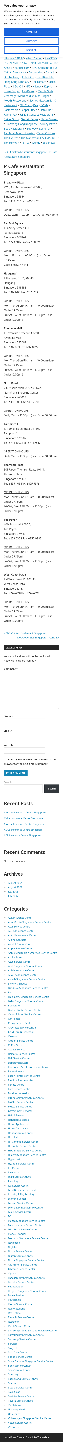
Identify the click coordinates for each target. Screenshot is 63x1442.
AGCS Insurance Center (21, 931)
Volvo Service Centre (20, 1422)
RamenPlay (10, 114)
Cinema (12, 1036)
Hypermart (14, 1159)
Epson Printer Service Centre (24, 1075)
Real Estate (14, 1313)
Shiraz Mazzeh (49, 119)
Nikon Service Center (20, 1251)
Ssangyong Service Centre (23, 1378)
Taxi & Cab (14, 1391)
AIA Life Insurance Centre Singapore (24, 824)
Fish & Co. (28, 77)
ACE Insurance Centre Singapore (22, 835)
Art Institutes (15, 957)
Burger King (36, 72)
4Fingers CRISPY (14, 58)
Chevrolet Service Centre (22, 1027)
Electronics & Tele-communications (28, 1067)
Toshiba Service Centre (21, 1396)
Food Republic (45, 77)
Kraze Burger (12, 91)
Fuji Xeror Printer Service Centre (26, 1097)
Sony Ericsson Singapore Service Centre (30, 1361)
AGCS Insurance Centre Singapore (23, 829)
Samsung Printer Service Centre (26, 1334)
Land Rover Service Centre (23, 1190)
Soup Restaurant (14, 128)
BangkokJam (21, 67)
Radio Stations (16, 1308)
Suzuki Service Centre (20, 1387)
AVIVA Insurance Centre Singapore (23, 818)
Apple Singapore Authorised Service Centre (32, 952)
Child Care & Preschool (21, 1032)
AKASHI (43, 63)
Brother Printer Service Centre (24, 1010)
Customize (31, 40)
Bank (11, 992)
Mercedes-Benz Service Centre (25, 1225)
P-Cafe (44, 105)
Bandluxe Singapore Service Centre (28, 988)
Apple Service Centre (20, 948)
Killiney (37, 86)
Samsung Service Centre (22, 1339)
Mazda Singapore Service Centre (26, 1220)
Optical (12, 1273)
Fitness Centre (16, 1084)
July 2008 (13, 891)
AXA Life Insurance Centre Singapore (25, 812)
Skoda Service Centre (20, 1356)
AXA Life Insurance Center (22, 974)
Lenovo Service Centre (20, 1203)
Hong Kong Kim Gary (16, 81)
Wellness (13, 1427)
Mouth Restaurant (15, 100)
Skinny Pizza (48, 124)
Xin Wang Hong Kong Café (22, 124)
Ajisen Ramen (34, 58)
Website (8, 745)
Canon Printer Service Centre (24, 1014)
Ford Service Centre (19, 1089)
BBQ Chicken (40, 67)
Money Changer (17, 1233)
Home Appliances (18, 1124)
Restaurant (14, 1321)
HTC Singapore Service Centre (25, 1150)
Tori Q (25, 142)
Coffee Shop (15, 1045)
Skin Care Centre (17, 1352)
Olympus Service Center (21, 1269)
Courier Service (16, 1049)
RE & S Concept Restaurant (36, 114)
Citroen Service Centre (20, 1040)
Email (8, 730)
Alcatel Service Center (20, 944)
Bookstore (14, 1005)
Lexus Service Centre (19, 1212)
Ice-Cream (13, 1168)
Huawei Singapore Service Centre (27, 1154)
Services (12, 1343)
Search (7, 782)
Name (8, 716)
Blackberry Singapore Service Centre (28, 996)
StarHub (12, 1383)
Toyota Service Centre (20, 1400)
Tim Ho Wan (11, 142)
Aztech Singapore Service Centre (26, 979)
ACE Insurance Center (20, 917)
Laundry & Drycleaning (21, 1194)
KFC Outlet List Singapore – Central (37, 637)
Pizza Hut (45, 110)
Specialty (13, 1374)
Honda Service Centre (20, 1133)
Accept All (31, 31)
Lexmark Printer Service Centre (25, 1207)
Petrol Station (16, 1286)
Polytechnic (14, 1299)
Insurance (13, 1172)
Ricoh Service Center (19, 1326)
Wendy (36, 142)
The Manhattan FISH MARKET (39, 138)
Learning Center (17, 1198)
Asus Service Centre (19, 961)
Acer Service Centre (19, 926)
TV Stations (14, 1405)
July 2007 (13, 896)
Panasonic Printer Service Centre (26, 1277)
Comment (11, 668)
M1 (9, 1216)
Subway (32, 128)
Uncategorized (16, 1409)
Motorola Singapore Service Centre (28, 1238)
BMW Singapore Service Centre (26, 1001)
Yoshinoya (49, 142)
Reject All (31, 50)
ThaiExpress (11, 138)
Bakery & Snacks (17, 983)
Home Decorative (18, 1128)
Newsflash (14, 1242)
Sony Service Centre (19, 1370)
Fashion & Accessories (20, 1080)
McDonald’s (25, 96)
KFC (28, 86)
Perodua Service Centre (21, 1282)
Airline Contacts (17, 939)
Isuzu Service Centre (19, 1176)
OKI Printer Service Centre (22, 1264)
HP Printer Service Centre (22, 1146)
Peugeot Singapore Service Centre (27, 1291)
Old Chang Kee (29, 105)
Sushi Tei (44, 128)
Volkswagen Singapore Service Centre (29, 1418)
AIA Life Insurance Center (22, 935)
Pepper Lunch (29, 110)
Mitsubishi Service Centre (22, 1229)
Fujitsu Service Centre (20, 1106)
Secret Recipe (29, 119)
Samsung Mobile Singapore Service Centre (32, 1330)
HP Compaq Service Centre (23, 1141)
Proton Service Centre (20, 1304)
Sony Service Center (19, 1365)
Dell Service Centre (19, 1058)
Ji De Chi (18, 86)
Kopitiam (49, 86)
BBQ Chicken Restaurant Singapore (25, 152)
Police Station (16, 1295)
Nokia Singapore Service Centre (26, 1260)
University (13, 1414)
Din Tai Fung (11, 77)
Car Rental (14, 1018)
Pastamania (11, 110)
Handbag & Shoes (18, 1119)
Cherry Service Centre (20, 1023)
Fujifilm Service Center (20, 1102)
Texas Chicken (46, 133)
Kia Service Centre (18, 1185)
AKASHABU (29, 63)
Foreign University (18, 1093)
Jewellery (13, 1181)
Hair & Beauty (16, 1115)
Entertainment (16, 1071)
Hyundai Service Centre (21, 1163)
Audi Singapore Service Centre (25, 966)
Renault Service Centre (21, 1317)
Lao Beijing (28, 91)
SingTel (12, 1348)
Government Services (20, 1110)
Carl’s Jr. (50, 72)
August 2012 (15, 883)
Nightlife (13, 1247)
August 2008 (15, 887)
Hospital (13, 1137)
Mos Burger (42, 96)
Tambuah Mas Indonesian (19, 133)
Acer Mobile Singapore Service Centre (29, 922)
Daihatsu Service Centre (21, 1053)
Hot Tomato (39, 81)
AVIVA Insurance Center (21, 970)
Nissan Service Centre (20, 1256)
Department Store (18, 1062)
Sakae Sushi (11, 119)
